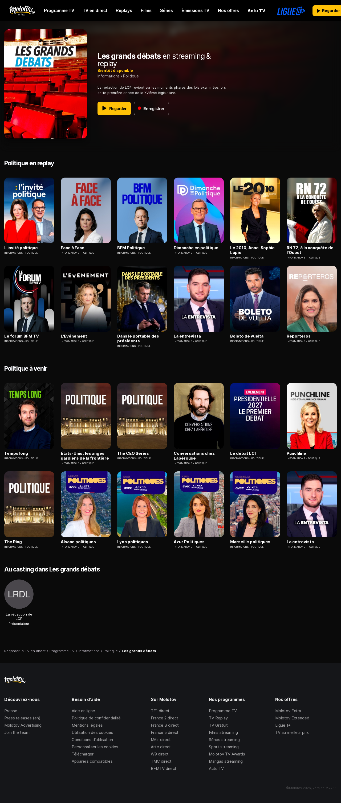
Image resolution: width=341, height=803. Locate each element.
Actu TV (216, 768)
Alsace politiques (78, 541)
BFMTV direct (163, 768)
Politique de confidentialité (96, 717)
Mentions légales (87, 725)
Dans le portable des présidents (138, 338)
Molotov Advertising (23, 725)
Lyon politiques (132, 541)
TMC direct (161, 761)
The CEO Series (133, 453)
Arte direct (161, 746)
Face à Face (72, 247)
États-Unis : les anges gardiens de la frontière (85, 456)
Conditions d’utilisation (92, 739)
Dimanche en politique (196, 247)
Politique (131, 76)
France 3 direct (165, 725)
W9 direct (160, 754)
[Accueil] (22, 10)
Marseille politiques (250, 541)
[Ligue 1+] (291, 10)
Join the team (17, 732)
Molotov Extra (288, 710)
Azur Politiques (189, 541)
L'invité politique (21, 247)
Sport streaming (224, 746)
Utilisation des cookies (92, 732)
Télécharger (83, 754)
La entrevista (187, 336)
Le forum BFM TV (21, 336)
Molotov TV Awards (227, 754)
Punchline (296, 453)
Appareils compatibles (92, 761)
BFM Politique (131, 247)
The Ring (13, 541)
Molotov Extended (292, 717)
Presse (10, 710)
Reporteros (299, 336)
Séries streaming (224, 739)
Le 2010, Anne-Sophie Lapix (252, 250)
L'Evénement (74, 336)
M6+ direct (161, 739)
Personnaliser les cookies (95, 746)
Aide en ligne (83, 710)
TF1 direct (160, 710)
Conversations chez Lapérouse (194, 456)
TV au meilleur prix (292, 732)
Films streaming (223, 732)
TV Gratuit (218, 725)
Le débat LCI (243, 453)
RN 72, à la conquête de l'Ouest (310, 250)
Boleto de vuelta (246, 336)
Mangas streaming (226, 761)
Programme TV (223, 710)
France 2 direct (164, 717)
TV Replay (218, 717)
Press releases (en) (22, 717)
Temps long (16, 453)
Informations (109, 76)
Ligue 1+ (283, 725)
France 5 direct (164, 732)
